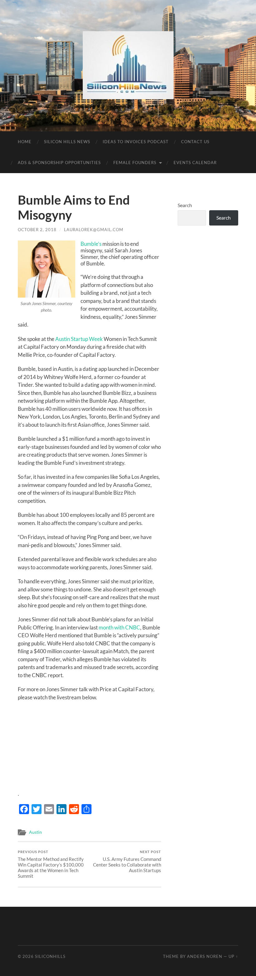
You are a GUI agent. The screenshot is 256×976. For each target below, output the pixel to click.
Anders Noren (204, 956)
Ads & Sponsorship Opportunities (59, 162)
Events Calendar (195, 162)
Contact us (195, 141)
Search (185, 205)
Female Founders (134, 162)
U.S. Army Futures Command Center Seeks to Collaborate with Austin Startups (127, 861)
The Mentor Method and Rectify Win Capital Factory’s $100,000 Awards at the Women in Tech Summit (51, 864)
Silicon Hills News (67, 141)
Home (25, 141)
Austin (35, 832)
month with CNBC (119, 627)
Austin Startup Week (79, 339)
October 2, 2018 (37, 229)
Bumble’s (91, 243)
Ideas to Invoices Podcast (136, 141)
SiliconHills (50, 956)
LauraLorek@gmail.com (93, 229)
